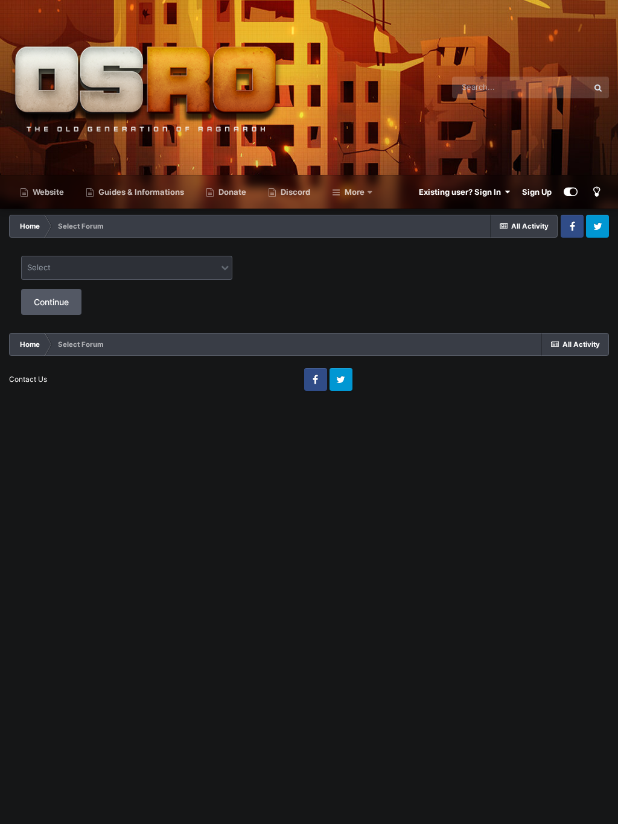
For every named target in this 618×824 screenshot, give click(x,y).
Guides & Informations (140, 192)
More (354, 192)
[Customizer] (571, 191)
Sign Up (537, 192)
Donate (231, 192)
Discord (294, 192)
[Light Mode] (596, 191)
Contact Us (28, 379)
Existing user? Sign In (462, 192)
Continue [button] (51, 302)
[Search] (598, 87)
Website (47, 192)
